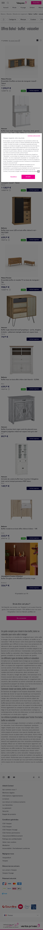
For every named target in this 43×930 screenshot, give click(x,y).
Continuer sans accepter (34, 135)
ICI (38, 171)
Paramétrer (13, 176)
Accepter (28, 176)
